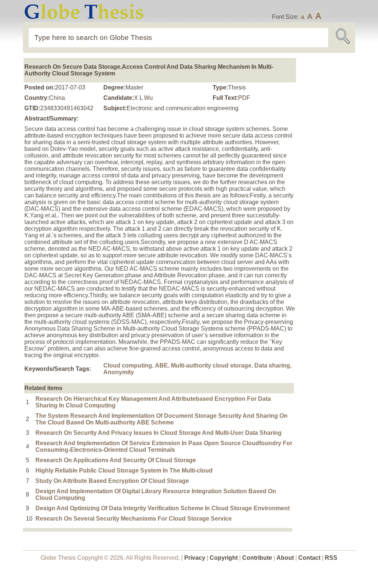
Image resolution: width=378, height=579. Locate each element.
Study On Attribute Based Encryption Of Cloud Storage (112, 481)
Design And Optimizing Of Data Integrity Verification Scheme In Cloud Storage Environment (162, 508)
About (285, 558)
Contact (310, 558)
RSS (331, 558)
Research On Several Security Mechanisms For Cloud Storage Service (133, 518)
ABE (161, 365)
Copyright (224, 558)
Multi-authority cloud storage (211, 365)
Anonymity (118, 372)
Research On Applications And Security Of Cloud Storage (115, 460)
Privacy (194, 558)
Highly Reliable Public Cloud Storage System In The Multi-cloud (124, 470)
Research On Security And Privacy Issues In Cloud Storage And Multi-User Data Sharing (158, 433)
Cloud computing (127, 365)
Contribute (257, 558)
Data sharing (272, 365)
